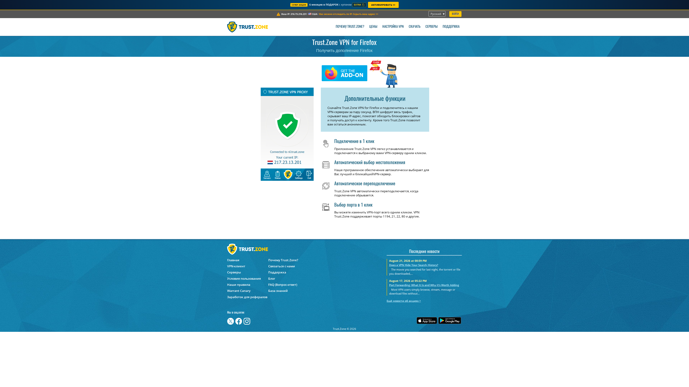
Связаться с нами (281, 266)
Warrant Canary (238, 291)
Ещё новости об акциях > (404, 301)
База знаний (278, 291)
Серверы (431, 26)
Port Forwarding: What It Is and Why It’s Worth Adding (424, 285)
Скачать (414, 26)
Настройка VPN (393, 26)
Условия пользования (244, 278)
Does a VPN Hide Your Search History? (413, 265)
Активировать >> (383, 4)
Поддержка (451, 26)
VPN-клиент (236, 266)
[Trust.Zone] (247, 27)
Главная (233, 260)
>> (348, 14)
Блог (271, 278)
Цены (373, 26)
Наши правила (238, 285)
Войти (455, 14)
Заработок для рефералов (247, 297)
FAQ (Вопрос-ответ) (282, 285)
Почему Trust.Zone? (350, 26)
